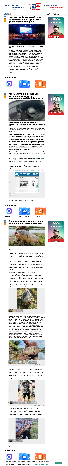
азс (16, 200)
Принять (58, 463)
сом (36, 446)
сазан (41, 446)
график (31, 200)
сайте (42, 158)
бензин (20, 200)
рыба (16, 446)
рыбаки (21, 446)
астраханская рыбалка (29, 446)
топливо (26, 200)
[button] (44, 182)
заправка (11, 200)
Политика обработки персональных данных (38, 464)
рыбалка (10, 446)
